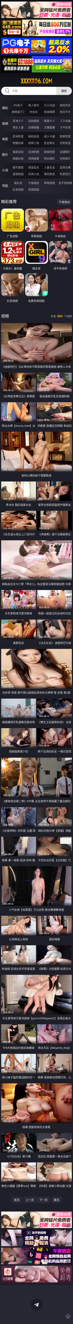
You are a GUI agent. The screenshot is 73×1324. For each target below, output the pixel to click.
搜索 (64, 91)
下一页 (43, 1200)
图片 (5, 154)
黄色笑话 (49, 174)
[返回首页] (68, 1316)
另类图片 (65, 158)
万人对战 (49, 105)
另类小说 (33, 174)
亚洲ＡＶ (18, 121)
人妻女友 (49, 167)
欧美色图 (49, 152)
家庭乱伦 (33, 167)
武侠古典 (65, 167)
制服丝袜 (18, 143)
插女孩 (18, 183)
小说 (5, 170)
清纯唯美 (33, 158)
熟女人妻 (18, 127)
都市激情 (18, 167)
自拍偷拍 (33, 121)
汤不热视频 (65, 183)
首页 (16, 1200)
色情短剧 (33, 189)
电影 (5, 139)
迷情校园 (18, 174)
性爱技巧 (65, 174)
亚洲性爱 (18, 136)
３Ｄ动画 (65, 121)
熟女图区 (49, 158)
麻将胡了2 (18, 112)
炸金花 (34, 112)
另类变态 (65, 143)
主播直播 (49, 127)
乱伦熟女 (49, 143)
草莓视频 (49, 183)
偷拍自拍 (33, 136)
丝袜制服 (33, 127)
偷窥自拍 (18, 152)
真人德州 (33, 105)
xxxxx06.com (36, 81)
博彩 (5, 108)
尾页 (56, 1200)
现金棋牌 (49, 112)
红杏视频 (18, 189)
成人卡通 (49, 136)
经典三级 (33, 143)
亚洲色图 (33, 152)
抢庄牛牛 (65, 112)
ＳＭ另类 (65, 127)
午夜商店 (33, 183)
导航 (5, 186)
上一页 (30, 1200)
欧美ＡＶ (49, 121)
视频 (5, 123)
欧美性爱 (65, 136)
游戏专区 (65, 105)
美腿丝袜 (18, 158)
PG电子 (18, 105)
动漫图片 (65, 152)
